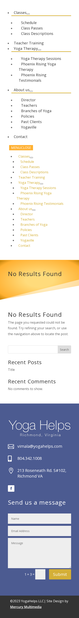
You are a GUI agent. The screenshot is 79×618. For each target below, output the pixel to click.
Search (64, 349)
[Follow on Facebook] (11, 488)
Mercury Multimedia (26, 607)
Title (11, 369)
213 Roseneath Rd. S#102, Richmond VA (41, 473)
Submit (60, 574)
